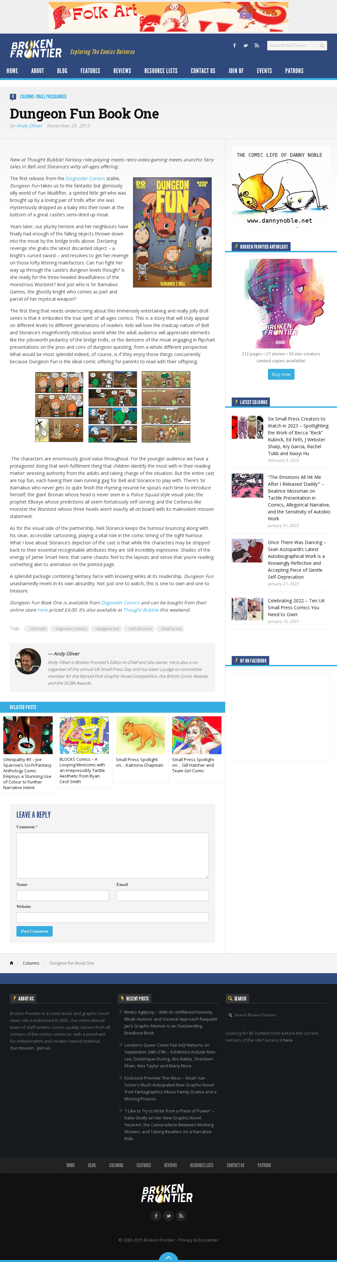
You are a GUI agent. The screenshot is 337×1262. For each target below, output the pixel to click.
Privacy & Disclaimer (198, 1240)
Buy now (281, 374)
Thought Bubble (141, 610)
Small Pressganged (51, 97)
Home (12, 71)
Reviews (122, 71)
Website (23, 906)
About (37, 71)
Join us (43, 1048)
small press (171, 628)
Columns (27, 97)
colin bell (38, 628)
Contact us (203, 71)
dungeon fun (107, 628)
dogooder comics (71, 628)
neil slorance (140, 628)
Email (122, 884)
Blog (62, 71)
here (43, 610)
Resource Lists (161, 71)
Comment (27, 826)
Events (264, 71)
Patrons (294, 71)
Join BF (236, 71)
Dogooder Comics (85, 178)
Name (21, 884)
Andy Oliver (29, 126)
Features (90, 71)
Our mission (22, 1048)
